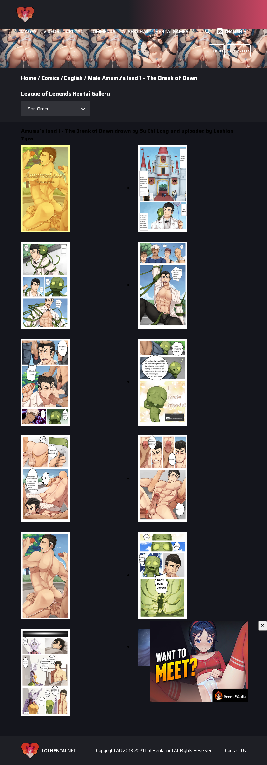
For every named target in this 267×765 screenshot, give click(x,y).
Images (28, 31)
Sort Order (38, 108)
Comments (103, 31)
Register (238, 50)
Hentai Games (172, 31)
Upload (75, 31)
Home (28, 77)
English (233, 31)
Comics (50, 77)
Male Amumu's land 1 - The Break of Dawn (142, 77)
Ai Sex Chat (135, 31)
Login (216, 50)
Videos (51, 31)
